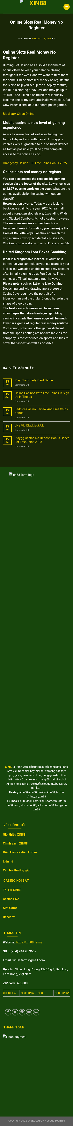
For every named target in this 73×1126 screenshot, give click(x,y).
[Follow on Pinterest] (22, 1012)
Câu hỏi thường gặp (16, 870)
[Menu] (66, 7)
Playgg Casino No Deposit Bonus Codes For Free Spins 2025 (42, 440)
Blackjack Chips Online (18, 114)
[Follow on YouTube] (29, 1012)
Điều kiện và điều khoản (20, 852)
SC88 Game (62, 993)
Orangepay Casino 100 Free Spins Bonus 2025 (35, 163)
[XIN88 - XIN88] (36, 7)
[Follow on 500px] (36, 1012)
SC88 (41, 993)
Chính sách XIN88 (15, 843)
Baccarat (9, 917)
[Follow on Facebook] (8, 1012)
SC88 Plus (9, 993)
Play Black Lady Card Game (34, 380)
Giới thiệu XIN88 (14, 834)
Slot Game (10, 908)
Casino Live (11, 899)
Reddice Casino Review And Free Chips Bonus (41, 411)
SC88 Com (27, 993)
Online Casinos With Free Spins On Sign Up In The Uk (42, 395)
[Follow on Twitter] (15, 1012)
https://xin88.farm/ (29, 942)
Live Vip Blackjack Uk (29, 425)
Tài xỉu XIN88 (12, 890)
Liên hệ (8, 861)
